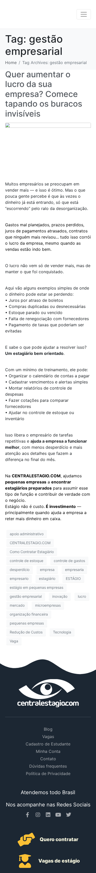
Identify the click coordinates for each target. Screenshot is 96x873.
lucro (82, 596)
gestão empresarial (26, 596)
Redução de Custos (26, 632)
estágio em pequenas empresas (36, 587)
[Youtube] (58, 815)
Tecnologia (62, 632)
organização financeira (29, 614)
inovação (59, 596)
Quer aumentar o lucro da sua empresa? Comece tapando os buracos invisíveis (43, 94)
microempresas (48, 605)
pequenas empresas (27, 623)
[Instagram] (38, 815)
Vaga (14, 641)
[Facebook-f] (28, 815)
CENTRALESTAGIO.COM (30, 543)
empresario (19, 578)
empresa (47, 569)
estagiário (47, 578)
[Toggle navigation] (84, 14)
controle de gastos (69, 560)
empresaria (74, 569)
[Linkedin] (48, 815)
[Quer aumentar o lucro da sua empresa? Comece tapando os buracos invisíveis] (48, 146)
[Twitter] (68, 815)
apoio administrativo (27, 534)
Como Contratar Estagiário (32, 552)
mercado (17, 605)
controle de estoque (26, 560)
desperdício (19, 569)
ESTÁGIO (73, 578)
